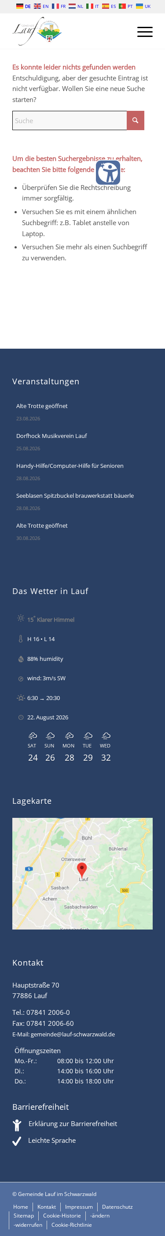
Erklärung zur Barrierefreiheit (73, 1123)
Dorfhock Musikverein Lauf (51, 436)
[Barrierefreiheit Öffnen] (108, 173)
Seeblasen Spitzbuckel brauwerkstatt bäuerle (75, 496)
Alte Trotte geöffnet (42, 406)
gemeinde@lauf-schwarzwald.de (73, 1034)
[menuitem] (140, 31)
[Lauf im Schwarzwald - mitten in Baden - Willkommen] (68, 31)
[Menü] (140, 31)
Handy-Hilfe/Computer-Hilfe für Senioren (70, 466)
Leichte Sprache (52, 1140)
